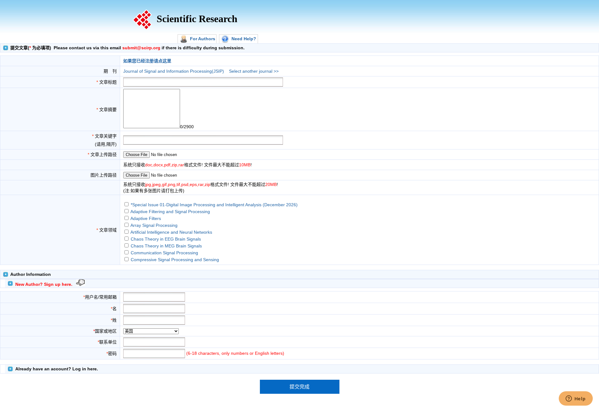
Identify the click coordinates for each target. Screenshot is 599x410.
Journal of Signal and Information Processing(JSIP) (173, 71)
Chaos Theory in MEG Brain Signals (166, 245)
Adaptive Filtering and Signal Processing (170, 211)
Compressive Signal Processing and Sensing (175, 259)
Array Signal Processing (154, 225)
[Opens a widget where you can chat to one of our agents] (575, 399)
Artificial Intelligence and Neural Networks (171, 232)
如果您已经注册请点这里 (147, 60)
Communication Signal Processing (164, 252)
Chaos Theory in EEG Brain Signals (166, 239)
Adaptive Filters (145, 218)
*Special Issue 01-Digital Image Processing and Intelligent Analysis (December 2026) (214, 204)
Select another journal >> (254, 71)
